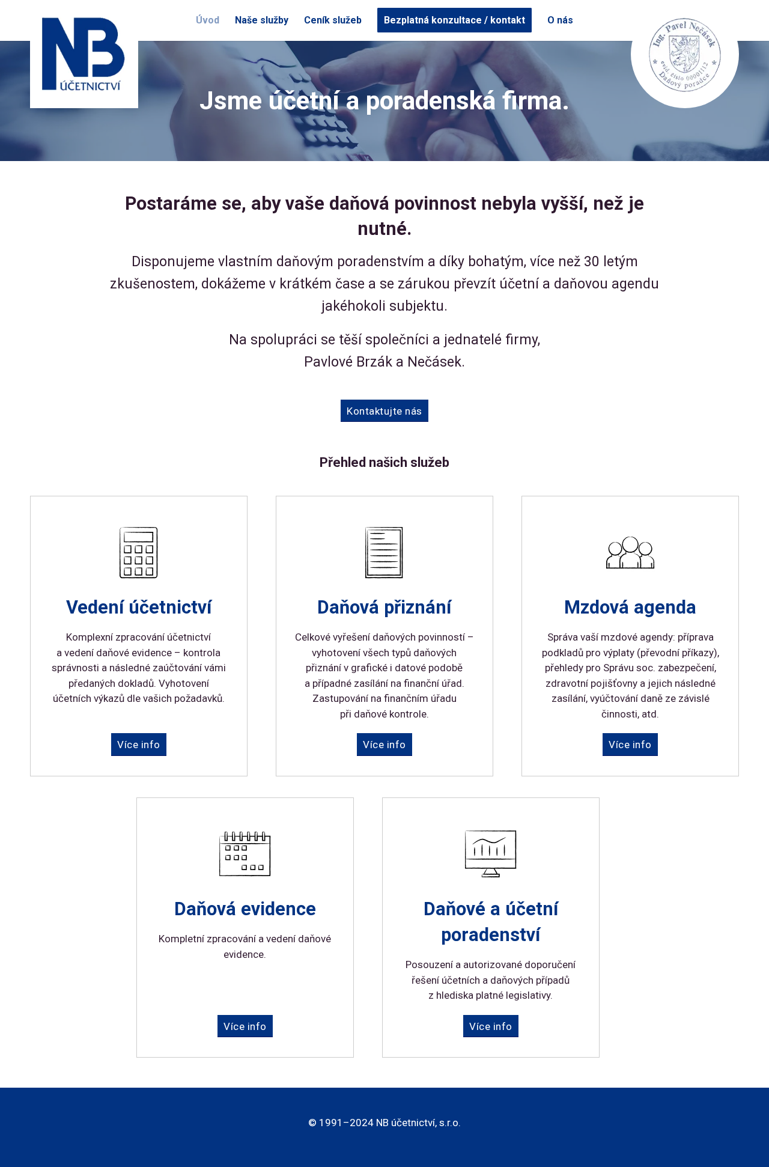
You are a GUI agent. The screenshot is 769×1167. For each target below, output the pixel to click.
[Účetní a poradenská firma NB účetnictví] (84, 54)
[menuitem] (207, 20)
